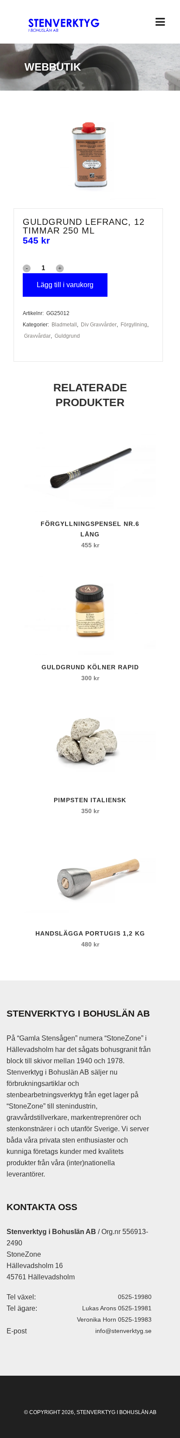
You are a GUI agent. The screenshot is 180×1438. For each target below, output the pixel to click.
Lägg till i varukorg (65, 284)
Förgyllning (134, 325)
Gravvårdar (37, 336)
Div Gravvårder (99, 325)
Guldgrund (67, 336)
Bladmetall (64, 325)
